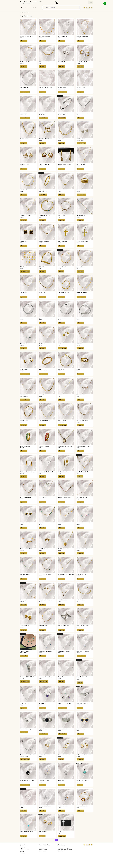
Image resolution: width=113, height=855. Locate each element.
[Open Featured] (36, 7)
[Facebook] (84, 8)
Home (21, 12)
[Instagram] (87, 8)
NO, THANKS (100, 851)
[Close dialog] (111, 828)
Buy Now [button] (24, 40)
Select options (26, 92)
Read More (61, 271)
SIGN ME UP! (100, 847)
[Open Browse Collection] (29, 7)
